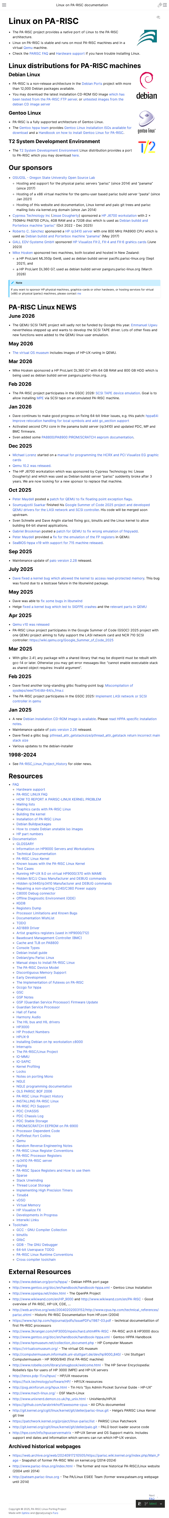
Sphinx (26, 1512)
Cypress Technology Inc (31, 215)
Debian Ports (92, 83)
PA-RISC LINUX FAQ (31, 794)
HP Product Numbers (32, 1032)
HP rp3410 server (79, 231)
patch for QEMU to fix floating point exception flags (91, 499)
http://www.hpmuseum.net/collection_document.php (53, 1343)
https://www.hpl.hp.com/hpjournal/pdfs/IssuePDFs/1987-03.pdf (62, 1320)
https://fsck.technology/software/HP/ (42, 1381)
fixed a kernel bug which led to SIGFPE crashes (59, 607)
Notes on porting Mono (34, 1076)
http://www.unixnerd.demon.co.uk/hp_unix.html (49, 1399)
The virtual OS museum (31, 353)
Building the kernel (30, 814)
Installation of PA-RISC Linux (38, 819)
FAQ (16, 784)
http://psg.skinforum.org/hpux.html (40, 1387)
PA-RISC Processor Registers (39, 1155)
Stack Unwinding (29, 1180)
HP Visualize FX (28, 1210)
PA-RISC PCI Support (33, 1106)
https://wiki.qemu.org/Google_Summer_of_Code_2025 (71, 640)
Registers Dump (28, 908)
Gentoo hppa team (34, 128)
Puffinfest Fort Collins (33, 1136)
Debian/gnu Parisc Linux (35, 958)
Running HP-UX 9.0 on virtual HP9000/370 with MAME (59, 873)
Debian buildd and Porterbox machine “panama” (63, 236)
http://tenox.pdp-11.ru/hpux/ (34, 1376)
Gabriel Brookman (27, 531)
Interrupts (24, 1047)
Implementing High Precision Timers (44, 1190)
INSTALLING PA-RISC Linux (37, 1101)
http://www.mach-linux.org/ (34, 1393)
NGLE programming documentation (44, 1086)
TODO (21, 923)
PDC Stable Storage (32, 1121)
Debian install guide (31, 953)
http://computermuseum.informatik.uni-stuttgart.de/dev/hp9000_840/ (67, 1354)
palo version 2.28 (63, 560)
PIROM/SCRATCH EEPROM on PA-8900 (47, 1126)
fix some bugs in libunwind (61, 601)
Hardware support (30, 789)
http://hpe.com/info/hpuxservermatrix (42, 1433)
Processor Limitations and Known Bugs (46, 913)
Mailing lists (25, 804)
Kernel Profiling (28, 1066)
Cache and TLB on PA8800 (37, 943)
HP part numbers (29, 834)
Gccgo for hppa (28, 987)
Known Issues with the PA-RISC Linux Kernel (50, 863)
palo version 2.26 (63, 729)
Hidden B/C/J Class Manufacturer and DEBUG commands (61, 878)
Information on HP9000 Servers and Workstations (55, 849)
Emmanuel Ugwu (144, 325)
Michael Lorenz (24, 455)
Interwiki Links (27, 1220)
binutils (22, 1235)
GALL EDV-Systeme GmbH (33, 242)
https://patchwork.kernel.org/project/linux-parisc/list (54, 1421)
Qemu (21, 1141)
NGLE (20, 1081)
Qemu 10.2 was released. (32, 466)
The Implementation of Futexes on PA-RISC (50, 982)
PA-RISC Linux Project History (39, 1096)
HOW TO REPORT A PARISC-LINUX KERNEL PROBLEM (58, 799)
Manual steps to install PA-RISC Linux (45, 962)
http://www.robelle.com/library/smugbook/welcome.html (57, 1365)
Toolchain (20, 1225)
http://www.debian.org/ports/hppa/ (40, 1282)
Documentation (24, 839)
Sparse (21, 1175)
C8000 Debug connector (35, 893)
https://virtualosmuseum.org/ (35, 1348)
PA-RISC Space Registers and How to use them (53, 1170)
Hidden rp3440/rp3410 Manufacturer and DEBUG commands (64, 883)
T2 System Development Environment (49, 150)
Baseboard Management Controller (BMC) (49, 938)
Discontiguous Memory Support (41, 972)
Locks (21, 1071)
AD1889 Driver (27, 928)
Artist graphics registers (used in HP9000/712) (52, 933)
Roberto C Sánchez (28, 231)
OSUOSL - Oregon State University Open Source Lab (54, 177)
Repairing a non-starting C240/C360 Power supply (56, 888)
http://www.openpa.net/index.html (39, 1293)
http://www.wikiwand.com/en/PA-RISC (111, 1299)
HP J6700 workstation (119, 215)
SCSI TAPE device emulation (118, 393)
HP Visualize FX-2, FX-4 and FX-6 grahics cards (109, 242)
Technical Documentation (36, 854)
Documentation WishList (35, 918)
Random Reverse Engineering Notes (44, 1146)
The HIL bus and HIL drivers (38, 1022)
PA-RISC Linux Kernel (32, 859)
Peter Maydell (23, 499)
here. (76, 155)
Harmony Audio (28, 1017)
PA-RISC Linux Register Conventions (44, 1151)
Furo (55, 1512)
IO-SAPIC (23, 1061)
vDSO (20, 1200)
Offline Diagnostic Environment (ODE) (46, 898)
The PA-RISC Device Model (37, 967)
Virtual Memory (28, 1205)
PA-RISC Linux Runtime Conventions (44, 1254)
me (79, 293)
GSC (19, 992)
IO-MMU (22, 1056)
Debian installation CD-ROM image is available (59, 719)
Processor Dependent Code (38, 1131)
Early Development (31, 977)
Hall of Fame (26, 1012)
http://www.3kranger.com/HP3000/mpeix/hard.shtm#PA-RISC (61, 1331)
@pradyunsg (42, 1512)
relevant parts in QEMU (128, 607)
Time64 (22, 1195)
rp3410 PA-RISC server (34, 1160)
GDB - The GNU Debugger (37, 1245)
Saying (21, 1165)
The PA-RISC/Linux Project (37, 1052)
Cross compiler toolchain (36, 1259)
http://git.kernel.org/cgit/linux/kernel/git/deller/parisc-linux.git (61, 1410)
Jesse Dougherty (65, 215)
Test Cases (25, 868)
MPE (40, 398)
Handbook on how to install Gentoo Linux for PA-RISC (81, 133)
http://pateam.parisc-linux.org (36, 1477)
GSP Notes (24, 997)
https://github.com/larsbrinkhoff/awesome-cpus (50, 1405)
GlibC (20, 1240)
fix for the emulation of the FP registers (84, 537)
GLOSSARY (25, 844)
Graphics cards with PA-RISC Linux (43, 809)
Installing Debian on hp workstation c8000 (49, 1042)
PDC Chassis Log (29, 1116)
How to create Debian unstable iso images (49, 829)
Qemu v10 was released (31, 624)
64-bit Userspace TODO (35, 1249)
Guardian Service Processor (38, 1007)
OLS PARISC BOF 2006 (34, 1091)
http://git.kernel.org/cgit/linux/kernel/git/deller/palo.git (55, 1427)
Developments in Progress (37, 1215)
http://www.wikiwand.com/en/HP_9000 (43, 1299)
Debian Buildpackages (33, 824)
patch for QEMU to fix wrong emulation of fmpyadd (97, 531)
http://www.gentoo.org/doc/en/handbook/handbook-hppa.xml (61, 1287)
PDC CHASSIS (27, 1111)
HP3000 (22, 1027)
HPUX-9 (22, 1037)
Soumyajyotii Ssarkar (29, 505)
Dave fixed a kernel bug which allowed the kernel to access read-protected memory (78, 578)
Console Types (28, 948)
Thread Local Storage (33, 1185)
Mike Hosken (23, 253)
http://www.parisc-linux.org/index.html (43, 1466)
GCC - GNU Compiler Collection (41, 1230)
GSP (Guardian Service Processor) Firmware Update (57, 1002)
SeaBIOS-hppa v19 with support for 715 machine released (58, 543)
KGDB (20, 903)
